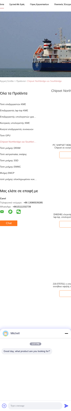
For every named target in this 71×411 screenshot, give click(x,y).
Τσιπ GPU (5, 135)
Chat (9, 223)
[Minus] (66, 333)
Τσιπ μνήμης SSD (9, 160)
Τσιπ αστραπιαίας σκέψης (13, 154)
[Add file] (4, 405)
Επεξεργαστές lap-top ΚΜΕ (14, 110)
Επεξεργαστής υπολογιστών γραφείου (18, 116)
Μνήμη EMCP (7, 173)
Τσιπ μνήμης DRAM (10, 148)
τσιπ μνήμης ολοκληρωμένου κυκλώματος (18, 179)
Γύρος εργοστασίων (39, 4)
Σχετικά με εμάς (17, 4)
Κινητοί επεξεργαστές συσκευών (16, 129)
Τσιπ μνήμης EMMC (10, 166)
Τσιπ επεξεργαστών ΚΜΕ (13, 104)
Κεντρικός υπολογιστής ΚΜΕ (15, 123)
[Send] (66, 405)
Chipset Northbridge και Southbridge (44, 81)
